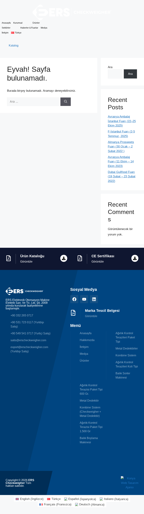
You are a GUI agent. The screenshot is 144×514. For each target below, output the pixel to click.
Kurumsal (17, 23)
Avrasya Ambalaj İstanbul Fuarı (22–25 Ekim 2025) (122, 121)
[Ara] (65, 101)
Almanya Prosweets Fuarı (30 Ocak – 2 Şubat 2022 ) (121, 146)
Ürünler (36, 23)
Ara (110, 67)
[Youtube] (84, 299)
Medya (44, 28)
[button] (19, 32)
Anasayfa (6, 23)
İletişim (5, 32)
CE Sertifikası (102, 256)
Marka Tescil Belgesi (102, 311)
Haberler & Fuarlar (29, 28)
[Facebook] (74, 299)
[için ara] (33, 101)
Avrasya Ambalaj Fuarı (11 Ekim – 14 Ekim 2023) (121, 161)
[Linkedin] (94, 299)
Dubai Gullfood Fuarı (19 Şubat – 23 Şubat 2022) (121, 176)
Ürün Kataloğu (32, 256)
